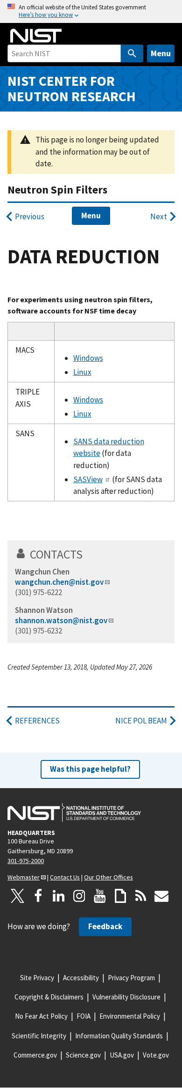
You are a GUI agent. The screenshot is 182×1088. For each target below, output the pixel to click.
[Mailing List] (161, 896)
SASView (88, 479)
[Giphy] (120, 896)
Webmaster (23, 877)
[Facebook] (38, 896)
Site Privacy (37, 977)
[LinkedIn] (59, 896)
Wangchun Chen (42, 571)
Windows (88, 358)
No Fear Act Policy (41, 1016)
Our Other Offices (108, 877)
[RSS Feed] (141, 896)
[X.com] (17, 896)
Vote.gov (156, 1055)
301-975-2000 (25, 861)
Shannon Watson (44, 610)
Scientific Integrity (39, 1035)
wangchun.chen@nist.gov (59, 582)
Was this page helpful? (90, 769)
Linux (82, 372)
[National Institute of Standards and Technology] (74, 812)
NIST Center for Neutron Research (71, 88)
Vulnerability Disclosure (126, 996)
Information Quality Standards (119, 1035)
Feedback (105, 926)
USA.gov (122, 1055)
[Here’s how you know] (91, 11)
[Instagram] (79, 896)
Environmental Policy (129, 1016)
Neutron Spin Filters (57, 189)
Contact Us (65, 877)
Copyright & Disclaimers (49, 996)
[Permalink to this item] (89, 554)
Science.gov (83, 1055)
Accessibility (81, 977)
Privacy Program (131, 977)
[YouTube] (100, 896)
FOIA (84, 1016)
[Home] (36, 36)
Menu (161, 53)
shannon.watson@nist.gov (61, 620)
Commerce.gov (35, 1055)
